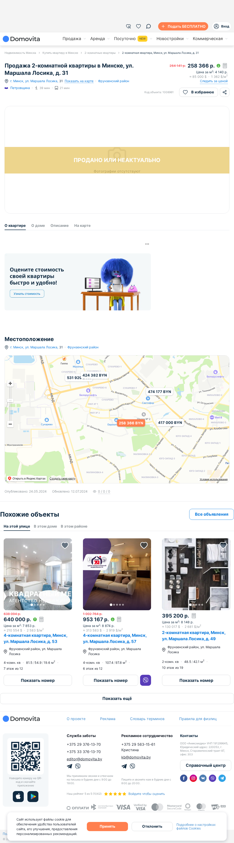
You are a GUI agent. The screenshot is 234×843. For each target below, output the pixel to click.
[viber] (212, 778)
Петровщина (20, 88)
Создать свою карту (62, 478)
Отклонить (152, 826)
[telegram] (222, 778)
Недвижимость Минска (20, 52)
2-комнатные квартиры (100, 52)
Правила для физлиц (198, 719)
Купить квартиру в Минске (60, 52)
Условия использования (214, 479)
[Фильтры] (128, 26)
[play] (32, 796)
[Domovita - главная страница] (21, 38)
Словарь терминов (147, 719)
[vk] (203, 778)
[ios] (18, 796)
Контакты (189, 735)
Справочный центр (206, 765)
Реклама (107, 719)
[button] (38, 574)
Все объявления (211, 514)
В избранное (202, 92)
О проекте (76, 719)
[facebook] (183, 778)
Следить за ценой (214, 81)
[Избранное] (138, 26)
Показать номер (38, 680)
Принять (107, 826)
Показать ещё (117, 698)
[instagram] (193, 778)
